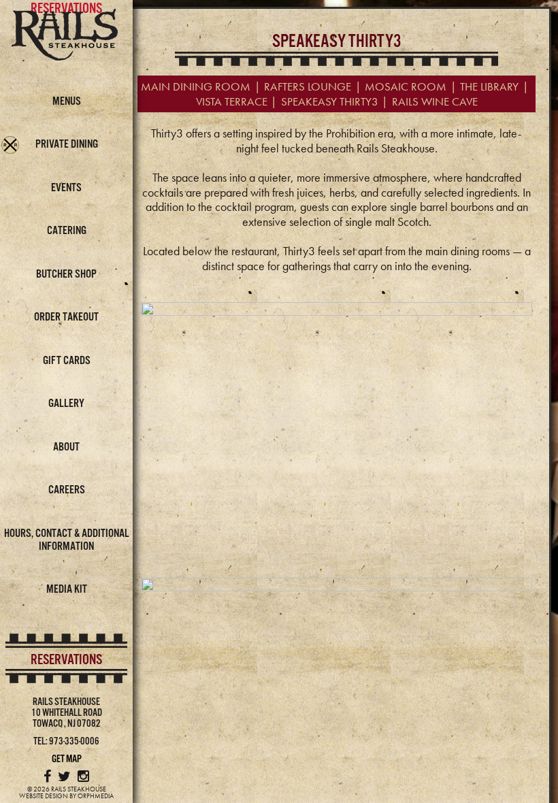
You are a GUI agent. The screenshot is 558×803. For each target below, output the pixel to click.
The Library (489, 86)
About (66, 447)
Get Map (67, 759)
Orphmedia (96, 795)
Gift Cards (67, 361)
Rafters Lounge (307, 86)
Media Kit (66, 590)
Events (66, 188)
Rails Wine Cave (435, 101)
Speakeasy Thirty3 (329, 101)
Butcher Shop (66, 274)
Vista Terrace (231, 101)
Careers (66, 490)
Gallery (66, 404)
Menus (66, 102)
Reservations (66, 660)
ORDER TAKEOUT (66, 317)
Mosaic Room (405, 86)
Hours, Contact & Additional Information (66, 540)
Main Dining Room (195, 86)
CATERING (66, 231)
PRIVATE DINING (66, 144)
